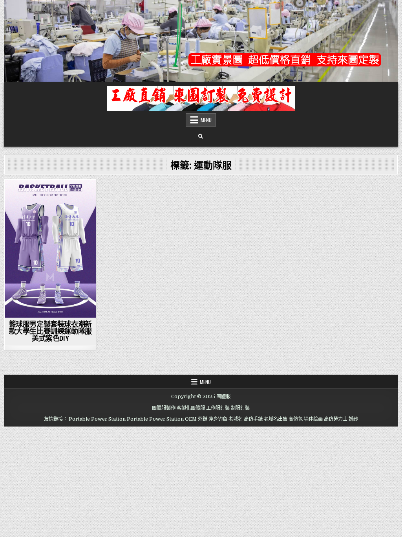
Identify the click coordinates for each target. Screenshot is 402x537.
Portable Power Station (97, 419)
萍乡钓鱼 (217, 419)
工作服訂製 (218, 408)
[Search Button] (201, 136)
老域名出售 (275, 419)
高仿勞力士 (335, 419)
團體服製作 (163, 408)
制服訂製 (240, 408)
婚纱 (353, 419)
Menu (206, 120)
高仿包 (296, 419)
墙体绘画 (313, 419)
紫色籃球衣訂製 (50, 193)
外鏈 (202, 419)
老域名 (235, 419)
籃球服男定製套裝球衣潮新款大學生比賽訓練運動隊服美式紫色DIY (50, 331)
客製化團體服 (191, 408)
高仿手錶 (253, 419)
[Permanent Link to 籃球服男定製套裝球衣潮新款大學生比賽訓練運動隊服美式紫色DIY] (50, 249)
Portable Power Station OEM (162, 419)
